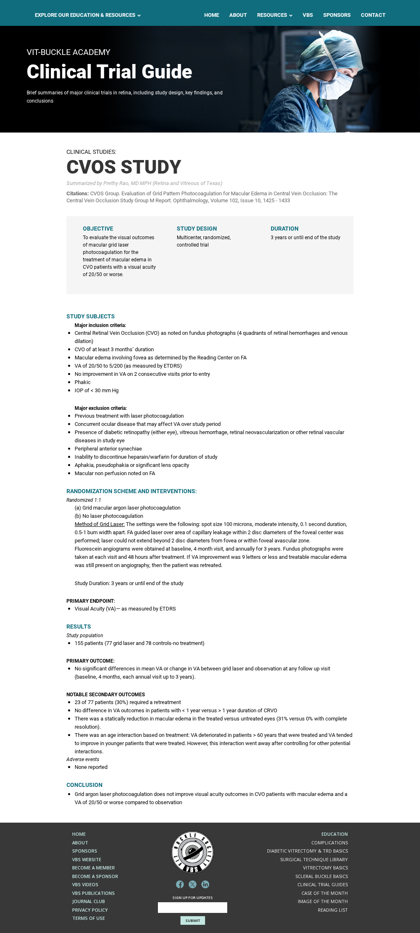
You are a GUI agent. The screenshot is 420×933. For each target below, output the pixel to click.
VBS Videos (85, 884)
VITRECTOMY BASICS (325, 867)
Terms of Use (88, 918)
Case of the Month (324, 893)
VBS (308, 15)
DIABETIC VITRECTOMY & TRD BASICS (307, 851)
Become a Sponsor (95, 876)
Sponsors (337, 15)
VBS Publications (93, 893)
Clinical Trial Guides (322, 884)
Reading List (333, 910)
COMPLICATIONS (329, 842)
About (238, 15)
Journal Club (88, 901)
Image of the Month (323, 901)
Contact (373, 15)
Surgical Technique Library (314, 859)
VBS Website (86, 859)
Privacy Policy (90, 910)
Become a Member (93, 867)
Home (211, 15)
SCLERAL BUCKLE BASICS (321, 876)
